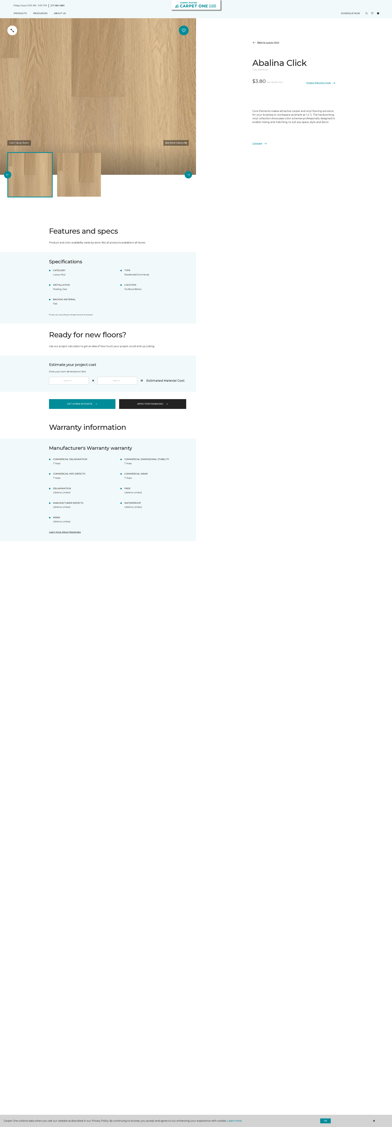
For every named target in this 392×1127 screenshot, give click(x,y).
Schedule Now (350, 13)
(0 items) (378, 13)
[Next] (188, 174)
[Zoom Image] (12, 30)
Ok (325, 1120)
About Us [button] (60, 13)
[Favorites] (372, 13)
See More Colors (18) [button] (176, 142)
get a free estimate (79, 403)
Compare (257, 143)
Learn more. (234, 1120)
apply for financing (150, 403)
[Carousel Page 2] (79, 174)
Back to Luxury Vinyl (268, 42)
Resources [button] (40, 13)
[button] (366, 13)
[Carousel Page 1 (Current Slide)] (30, 174)
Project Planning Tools (318, 83)
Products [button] (20, 13)
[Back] (7, 174)
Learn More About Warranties (65, 532)
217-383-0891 (57, 5)
